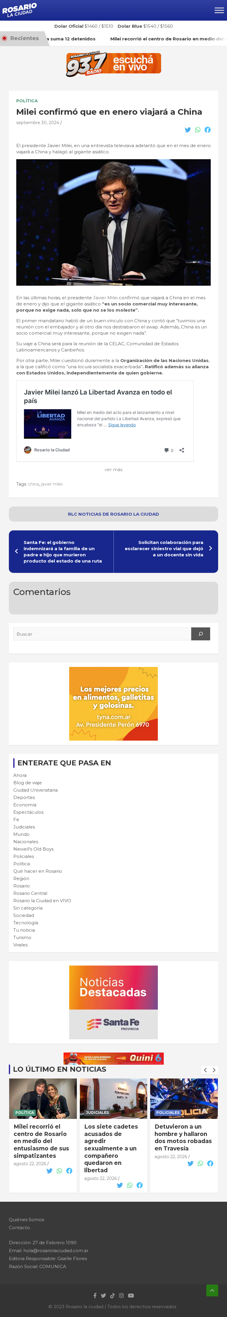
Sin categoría (28, 908)
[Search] (200, 633)
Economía (24, 805)
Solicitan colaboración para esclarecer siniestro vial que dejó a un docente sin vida (164, 549)
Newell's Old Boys (33, 849)
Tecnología (25, 922)
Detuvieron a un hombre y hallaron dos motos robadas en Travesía (183, 1137)
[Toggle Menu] (219, 10)
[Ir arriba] (212, 1290)
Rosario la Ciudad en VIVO (42, 900)
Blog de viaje (27, 782)
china (33, 484)
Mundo (21, 834)
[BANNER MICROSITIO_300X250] (113, 968)
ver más (113, 469)
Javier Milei (106, 297)
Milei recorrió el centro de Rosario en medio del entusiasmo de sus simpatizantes (41, 1141)
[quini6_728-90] (114, 1055)
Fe (16, 819)
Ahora (20, 775)
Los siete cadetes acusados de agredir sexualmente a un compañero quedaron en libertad (111, 1148)
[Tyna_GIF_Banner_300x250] (113, 670)
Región (21, 878)
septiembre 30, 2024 (37, 122)
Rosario (21, 886)
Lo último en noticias (59, 1069)
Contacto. (20, 1227)
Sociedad (23, 915)
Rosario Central (30, 893)
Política (27, 100)
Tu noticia (24, 930)
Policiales (23, 856)
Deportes (24, 797)
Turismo (22, 937)
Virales (20, 945)
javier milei (52, 484)
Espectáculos (28, 812)
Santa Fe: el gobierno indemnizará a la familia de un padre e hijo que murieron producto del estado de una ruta (63, 552)
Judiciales (24, 827)
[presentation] (205, 1070)
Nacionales (25, 841)
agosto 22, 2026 (30, 1163)
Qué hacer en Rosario (37, 871)
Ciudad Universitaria (35, 790)
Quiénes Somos (26, 1219)
